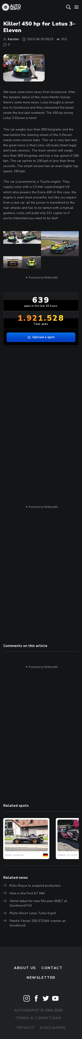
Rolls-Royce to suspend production (35, 885)
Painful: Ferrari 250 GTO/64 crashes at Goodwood (37, 923)
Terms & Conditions (38, 1018)
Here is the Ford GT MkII (27, 893)
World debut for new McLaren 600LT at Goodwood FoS (38, 903)
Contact (51, 967)
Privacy (26, 1027)
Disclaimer (52, 1027)
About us (25, 967)
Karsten (13, 39)
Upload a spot (43, 337)
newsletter (41, 977)
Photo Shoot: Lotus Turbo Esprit (33, 913)
